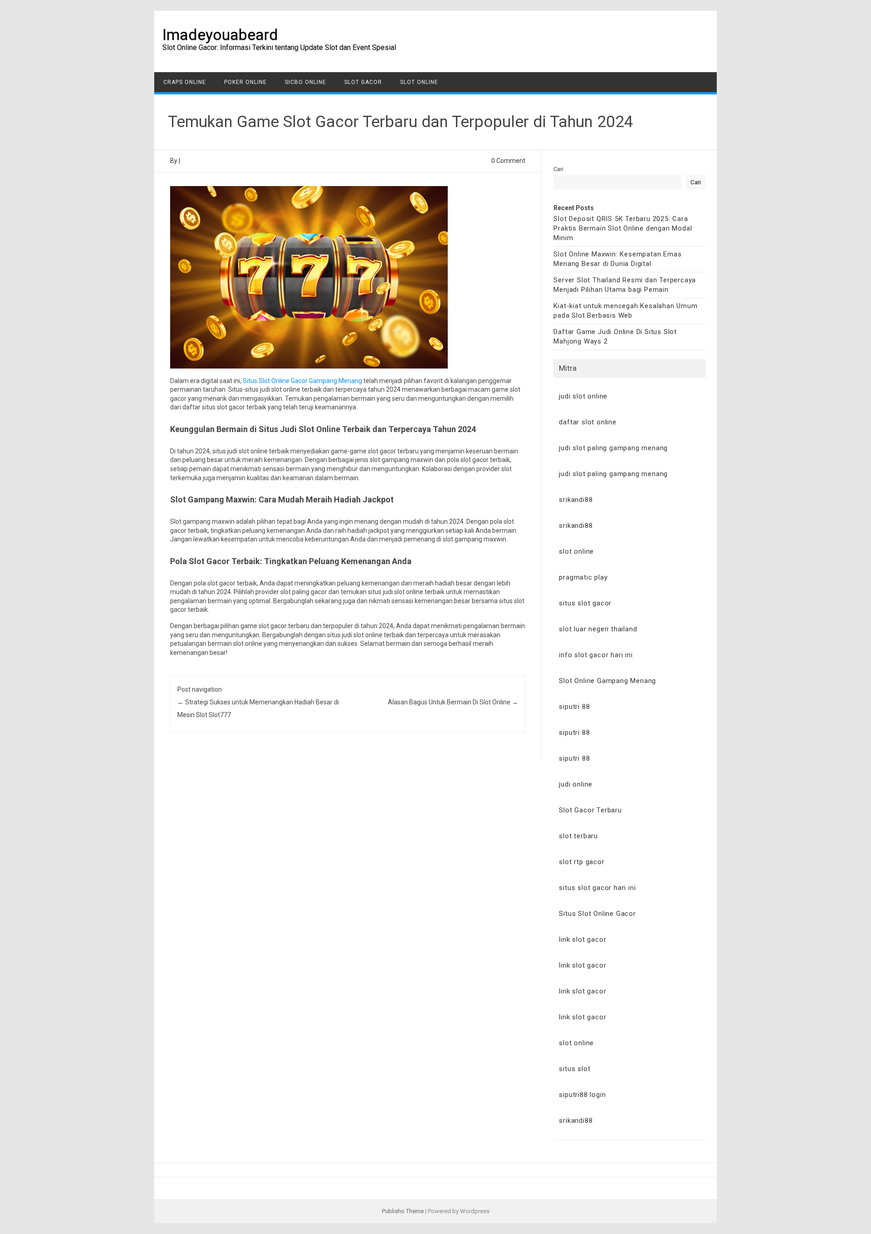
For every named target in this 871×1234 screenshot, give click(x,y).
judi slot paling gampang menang (613, 448)
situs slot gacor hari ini (597, 888)
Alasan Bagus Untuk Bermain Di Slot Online (453, 702)
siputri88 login (582, 1095)
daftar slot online (587, 422)
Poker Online (245, 82)
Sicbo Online (305, 82)
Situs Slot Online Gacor (597, 914)
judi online (575, 784)
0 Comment (508, 160)
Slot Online (419, 82)
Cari (558, 169)
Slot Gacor (363, 82)
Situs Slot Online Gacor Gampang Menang (302, 380)
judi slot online (583, 396)
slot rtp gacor (581, 862)
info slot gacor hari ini (595, 655)
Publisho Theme (403, 1211)
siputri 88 (574, 707)
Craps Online (184, 82)
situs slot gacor (585, 603)
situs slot (574, 1069)
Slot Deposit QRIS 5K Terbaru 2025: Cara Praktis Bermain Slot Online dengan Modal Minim (622, 228)
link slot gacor (582, 939)
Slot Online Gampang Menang (607, 681)
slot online (576, 551)
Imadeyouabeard (220, 34)
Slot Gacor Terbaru (590, 810)
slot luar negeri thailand (598, 629)
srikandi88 (575, 500)
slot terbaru (578, 836)
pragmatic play (583, 577)
